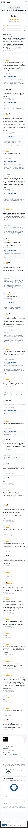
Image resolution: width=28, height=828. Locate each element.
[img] (12, 34)
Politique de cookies (18, 825)
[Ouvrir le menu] (26, 1)
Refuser (10, 825)
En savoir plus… (11, 810)
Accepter (4, 825)
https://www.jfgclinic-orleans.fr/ (10, 754)
